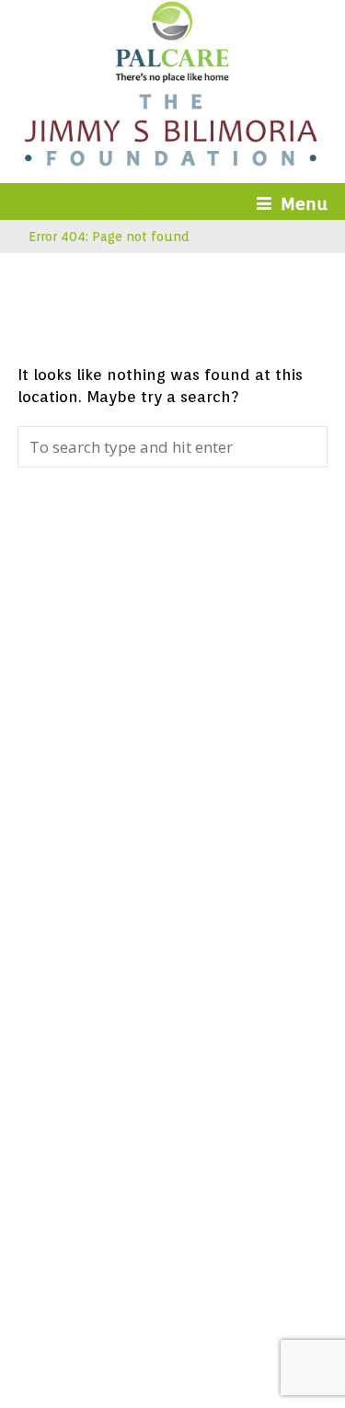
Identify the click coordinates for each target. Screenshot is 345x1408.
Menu (304, 203)
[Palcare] (172, 76)
